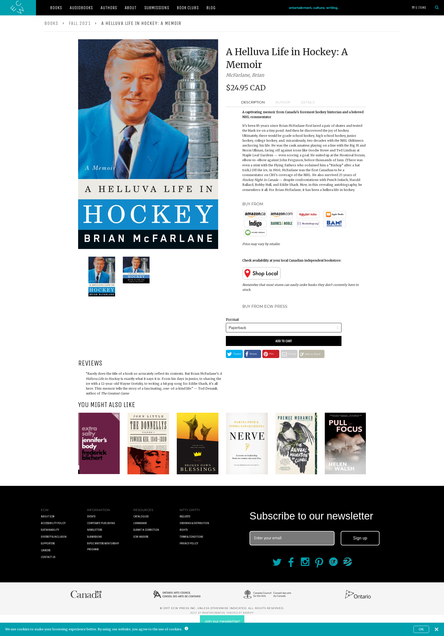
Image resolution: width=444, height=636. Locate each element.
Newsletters (94, 529)
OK (421, 629)
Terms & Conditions (191, 536)
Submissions (156, 8)
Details (308, 102)
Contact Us (48, 557)
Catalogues (141, 516)
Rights (184, 529)
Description (253, 102)
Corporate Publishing (101, 523)
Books (56, 8)
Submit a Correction (146, 529)
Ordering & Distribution (194, 523)
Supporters (48, 543)
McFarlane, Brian (245, 75)
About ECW (47, 516)
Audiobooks (81, 8)
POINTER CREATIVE (213, 613)
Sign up (360, 538)
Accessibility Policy (53, 523)
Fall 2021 (80, 23)
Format (232, 319)
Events (91, 516)
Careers (45, 550)
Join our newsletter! (222, 621)
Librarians (140, 523)
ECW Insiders (140, 536)
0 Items (420, 7)
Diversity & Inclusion (54, 536)
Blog (211, 8)
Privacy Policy (189, 543)
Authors (108, 8)
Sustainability (50, 529)
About (130, 8)
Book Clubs (188, 8)
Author (282, 102)
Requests (185, 516)
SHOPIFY (248, 613)
